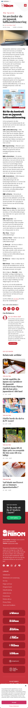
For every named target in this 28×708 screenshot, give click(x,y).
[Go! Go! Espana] (14, 628)
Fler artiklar (13, 343)
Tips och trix (10, 13)
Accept (14, 702)
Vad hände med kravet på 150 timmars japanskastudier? (13, 484)
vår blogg (16, 299)
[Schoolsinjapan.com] (14, 653)
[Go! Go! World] (14, 613)
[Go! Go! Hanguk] (14, 621)
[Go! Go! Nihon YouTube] (8, 566)
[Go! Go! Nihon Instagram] (12, 566)
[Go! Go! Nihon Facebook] (4, 566)
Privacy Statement (14, 706)
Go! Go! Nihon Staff (10, 25)
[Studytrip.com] (14, 645)
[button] (25, 685)
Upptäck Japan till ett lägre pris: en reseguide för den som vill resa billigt (13, 452)
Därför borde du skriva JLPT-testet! (13, 419)
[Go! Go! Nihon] (14, 532)
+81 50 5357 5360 (13, 543)
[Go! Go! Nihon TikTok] (15, 566)
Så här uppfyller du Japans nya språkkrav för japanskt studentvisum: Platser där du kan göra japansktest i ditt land (13, 385)
